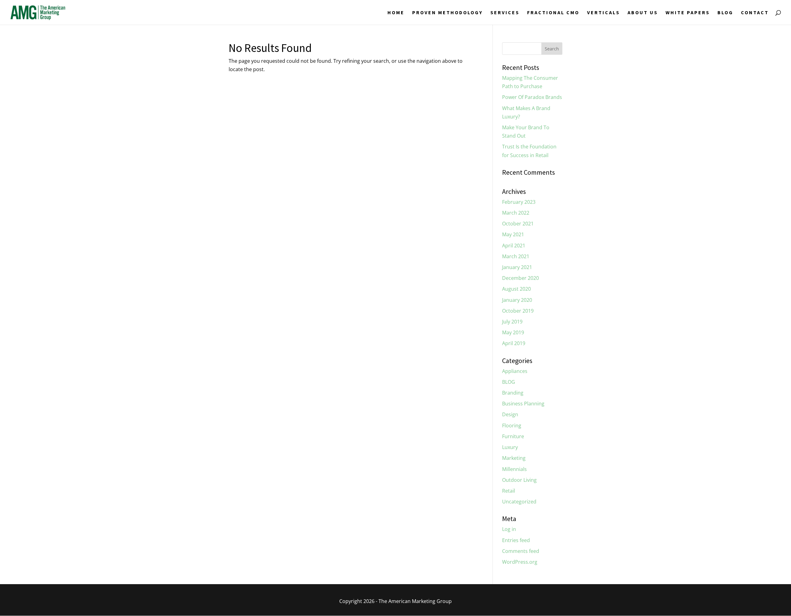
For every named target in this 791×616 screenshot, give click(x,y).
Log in (509, 529)
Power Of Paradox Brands (532, 97)
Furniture (513, 436)
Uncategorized (519, 501)
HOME (395, 12)
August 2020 (516, 288)
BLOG (725, 12)
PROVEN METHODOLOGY (447, 12)
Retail (508, 490)
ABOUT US (643, 12)
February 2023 (518, 202)
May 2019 (513, 332)
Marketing (514, 458)
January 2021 (517, 267)
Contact (755, 12)
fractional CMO (553, 12)
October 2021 (518, 223)
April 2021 (513, 245)
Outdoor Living (519, 480)
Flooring (511, 425)
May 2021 (513, 234)
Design (510, 414)
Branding (512, 392)
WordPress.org (519, 561)
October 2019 (518, 310)
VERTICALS (603, 12)
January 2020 (517, 300)
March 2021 (515, 256)
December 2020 (520, 278)
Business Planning (523, 403)
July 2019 (512, 321)
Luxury (510, 447)
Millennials (514, 469)
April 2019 (513, 343)
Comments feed (520, 551)
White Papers (688, 12)
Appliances (514, 371)
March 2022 (515, 212)
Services (504, 12)
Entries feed (516, 540)
